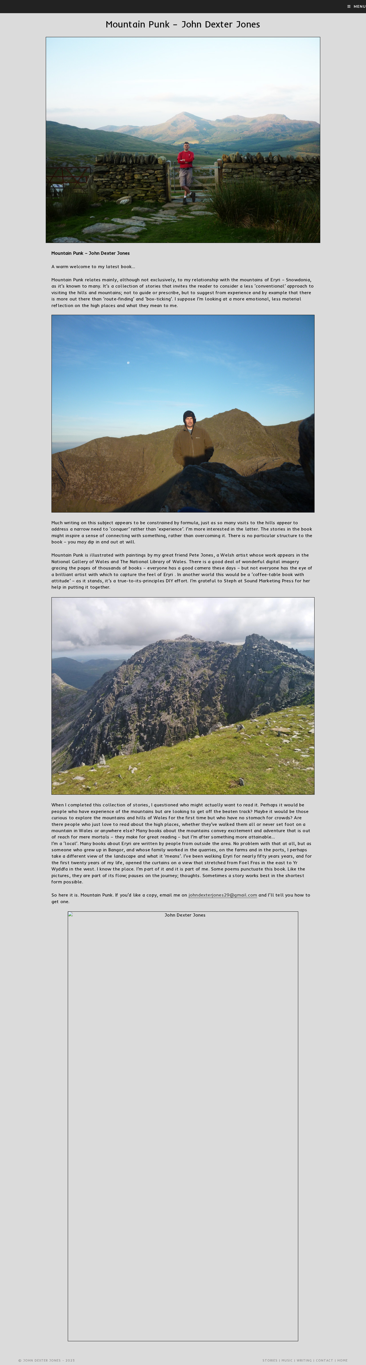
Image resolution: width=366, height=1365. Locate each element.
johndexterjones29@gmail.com (223, 895)
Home (342, 1360)
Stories (270, 1360)
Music (287, 1360)
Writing (304, 1360)
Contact (324, 1360)
